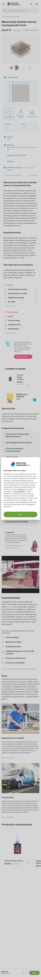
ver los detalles (19, 491)
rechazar (20, 489)
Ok (20, 514)
